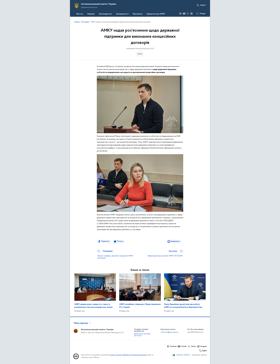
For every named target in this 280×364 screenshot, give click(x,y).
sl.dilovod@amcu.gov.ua (169, 332)
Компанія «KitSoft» (183, 355)
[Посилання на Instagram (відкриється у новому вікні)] (191, 13)
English (203, 5)
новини (139, 54)
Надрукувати (175, 241)
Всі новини (85, 22)
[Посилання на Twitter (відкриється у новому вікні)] (187, 13)
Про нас (79, 14)
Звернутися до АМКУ (155, 14)
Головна (77, 22)
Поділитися (105, 241)
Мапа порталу (81, 323)
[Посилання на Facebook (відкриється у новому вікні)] (180, 13)
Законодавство (105, 14)
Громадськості (122, 14)
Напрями (91, 14)
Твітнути (120, 241)
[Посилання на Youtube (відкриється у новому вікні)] (184, 13)
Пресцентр (137, 14)
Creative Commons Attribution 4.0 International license (128, 355)
